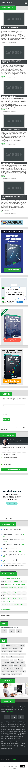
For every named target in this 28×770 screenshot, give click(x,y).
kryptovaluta (4, 665)
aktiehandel (16, 645)
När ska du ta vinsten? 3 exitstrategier (11, 544)
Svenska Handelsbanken (16, 671)
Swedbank (4, 674)
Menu (25, 2)
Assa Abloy (11, 654)
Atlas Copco (18, 654)
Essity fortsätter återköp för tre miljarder (13, 599)
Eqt (2, 659)
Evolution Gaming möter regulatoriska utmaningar (11, 62)
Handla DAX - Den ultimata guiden (10, 551)
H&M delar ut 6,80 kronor (8, 163)
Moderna (16, 665)
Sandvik (3, 668)
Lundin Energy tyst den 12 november (11, 129)
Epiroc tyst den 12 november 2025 (10, 27)
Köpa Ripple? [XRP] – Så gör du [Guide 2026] (13, 555)
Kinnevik (22, 662)
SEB (7, 668)
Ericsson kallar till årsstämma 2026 (12, 578)
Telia (9, 674)
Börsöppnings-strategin (8, 548)
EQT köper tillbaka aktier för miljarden (12, 593)
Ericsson (7, 659)
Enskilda (17, 656)
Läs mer (3, 41)
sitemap (14, 759)
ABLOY (3, 645)
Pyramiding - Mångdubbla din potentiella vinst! (13, 565)
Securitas (12, 668)
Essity (11, 659)
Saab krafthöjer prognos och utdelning (12, 590)
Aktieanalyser (9, 645)
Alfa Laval (10, 651)
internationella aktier (15, 662)
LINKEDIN (19, 635)
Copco (12, 656)
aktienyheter (4, 648)
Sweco (24, 671)
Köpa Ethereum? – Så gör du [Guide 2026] (12, 560)
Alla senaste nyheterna (6, 609)
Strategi (7, 671)
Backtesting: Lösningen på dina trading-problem (13, 539)
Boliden (7, 656)
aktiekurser (22, 645)
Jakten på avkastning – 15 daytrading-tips (12, 534)
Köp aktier (11, 665)
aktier (10, 648)
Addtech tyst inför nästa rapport (10, 96)
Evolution (20, 659)
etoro (15, 659)
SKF (21, 668)
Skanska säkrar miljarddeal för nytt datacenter (14, 587)
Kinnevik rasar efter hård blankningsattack (13, 596)
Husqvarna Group (5, 662)
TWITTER (12, 635)
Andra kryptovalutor (18, 651)
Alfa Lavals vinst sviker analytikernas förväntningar (15, 584)
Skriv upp (6, 420)
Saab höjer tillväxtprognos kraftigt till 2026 (13, 604)
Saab (24, 665)
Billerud (24, 654)
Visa (20, 674)
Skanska (17, 668)
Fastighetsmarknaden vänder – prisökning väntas (12, 197)
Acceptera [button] (23, 766)
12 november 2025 (5, 42)
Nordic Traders (9, 711)
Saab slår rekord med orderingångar (12, 602)
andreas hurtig (5, 654)
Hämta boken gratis (14, 469)
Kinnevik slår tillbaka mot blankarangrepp (13, 581)
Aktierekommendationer (17, 648)
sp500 (3, 671)
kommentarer (13, 42)
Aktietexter (4, 651)
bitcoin (3, 656)
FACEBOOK (4, 635)
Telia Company (14, 674)
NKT (20, 665)
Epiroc (22, 656)
